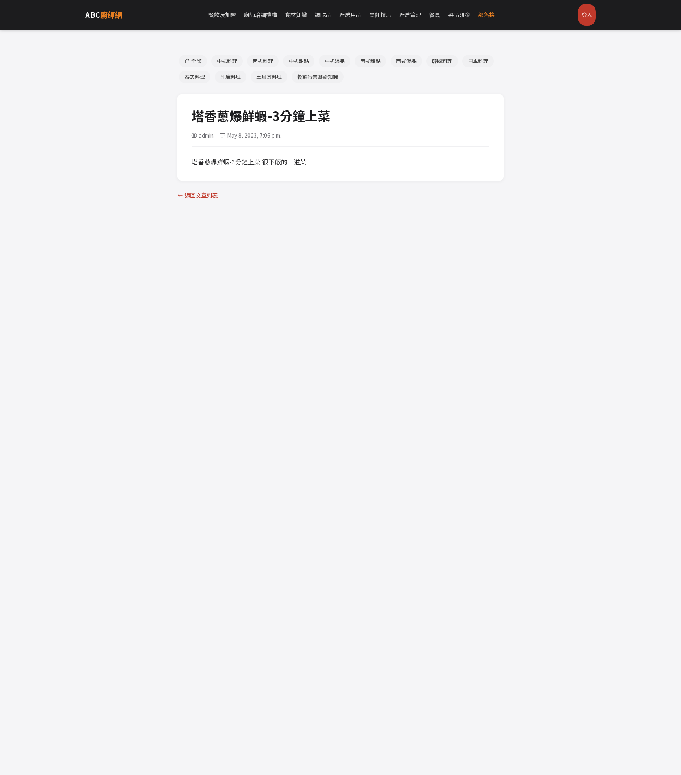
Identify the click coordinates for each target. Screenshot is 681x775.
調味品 (323, 15)
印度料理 (230, 76)
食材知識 (296, 15)
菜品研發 (459, 15)
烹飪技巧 (380, 15)
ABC (103, 14)
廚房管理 (410, 15)
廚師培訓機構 (260, 15)
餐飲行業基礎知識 (317, 76)
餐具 (434, 15)
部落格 (486, 15)
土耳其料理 (269, 76)
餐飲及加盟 (222, 15)
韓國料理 (442, 61)
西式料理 (263, 61)
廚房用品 (350, 15)
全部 (196, 61)
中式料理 (227, 61)
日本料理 (478, 61)
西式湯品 (406, 61)
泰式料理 (194, 76)
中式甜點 (298, 61)
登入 (587, 15)
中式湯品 (334, 61)
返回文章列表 (201, 195)
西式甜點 (370, 61)
